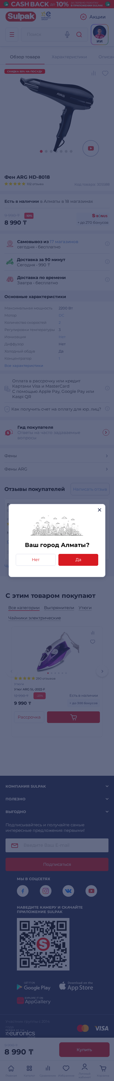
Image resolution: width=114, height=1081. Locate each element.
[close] (99, 510)
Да (78, 559)
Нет (36, 559)
